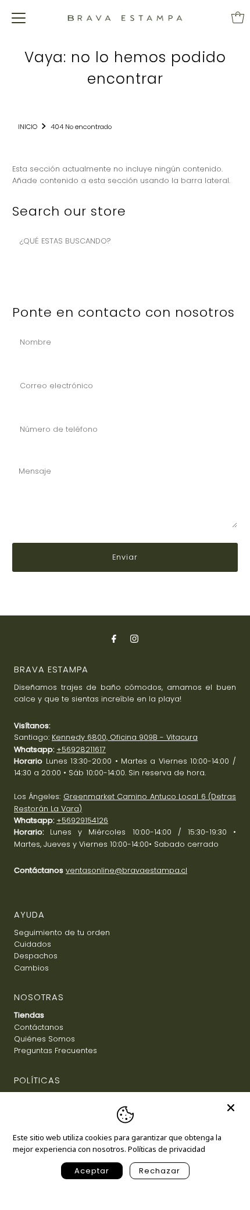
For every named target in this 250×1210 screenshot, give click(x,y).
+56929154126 (82, 820)
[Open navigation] (18, 17)
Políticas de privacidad (166, 1149)
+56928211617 (81, 749)
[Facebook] (114, 639)
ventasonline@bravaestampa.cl (126, 870)
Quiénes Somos (44, 1039)
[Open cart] (237, 17)
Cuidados (32, 944)
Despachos (36, 956)
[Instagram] (134, 639)
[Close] (230, 1102)
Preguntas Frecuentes (55, 1050)
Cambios (31, 968)
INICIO (27, 126)
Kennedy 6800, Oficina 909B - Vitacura (125, 737)
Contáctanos (38, 1027)
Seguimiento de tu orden (62, 932)
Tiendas (29, 1015)
